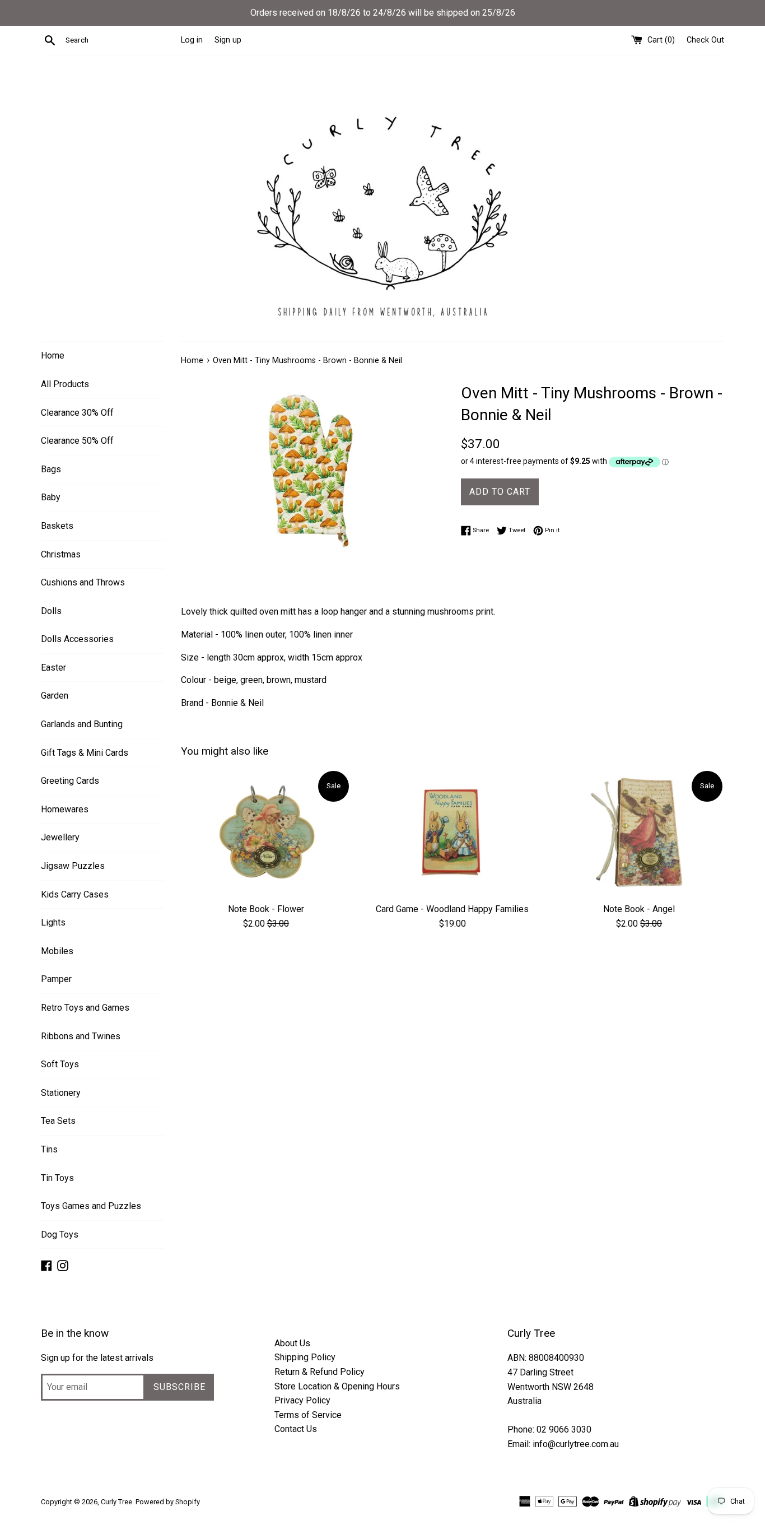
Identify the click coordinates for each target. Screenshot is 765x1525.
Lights (53, 922)
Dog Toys (59, 1234)
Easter (53, 667)
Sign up (227, 40)
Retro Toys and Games (85, 1007)
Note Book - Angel (639, 909)
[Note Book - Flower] (266, 832)
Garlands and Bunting (82, 724)
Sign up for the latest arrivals (97, 1357)
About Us (292, 1343)
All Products (65, 384)
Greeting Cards (70, 780)
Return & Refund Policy (319, 1371)
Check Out (705, 40)
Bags (51, 469)
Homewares (64, 809)
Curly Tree (116, 1502)
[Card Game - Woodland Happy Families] (452, 832)
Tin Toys (57, 1178)
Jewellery (60, 837)
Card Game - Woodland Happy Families (452, 909)
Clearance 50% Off (77, 440)
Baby (50, 497)
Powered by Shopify (168, 1502)
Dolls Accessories (77, 639)
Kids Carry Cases (75, 894)
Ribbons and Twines (80, 1036)
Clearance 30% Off (77, 412)
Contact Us (295, 1429)
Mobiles (57, 951)
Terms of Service (308, 1415)
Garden (54, 695)
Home (52, 355)
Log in (192, 40)
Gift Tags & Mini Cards (84, 752)
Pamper (56, 979)
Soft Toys (60, 1064)
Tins (49, 1149)
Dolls (51, 611)
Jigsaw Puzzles (73, 866)
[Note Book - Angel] (639, 832)
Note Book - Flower (266, 909)
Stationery (61, 1092)
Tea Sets (58, 1120)
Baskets (57, 525)
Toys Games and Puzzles (91, 1206)
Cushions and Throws (83, 582)
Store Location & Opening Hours (337, 1386)
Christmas (61, 554)
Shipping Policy (304, 1357)
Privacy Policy (302, 1400)
